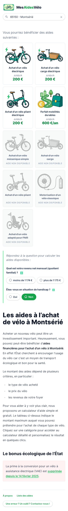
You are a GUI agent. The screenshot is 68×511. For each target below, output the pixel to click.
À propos (8, 495)
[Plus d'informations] (21, 273)
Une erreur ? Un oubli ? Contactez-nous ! (28, 503)
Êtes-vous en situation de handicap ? (28, 289)
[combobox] (36, 16)
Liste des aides (25, 495)
